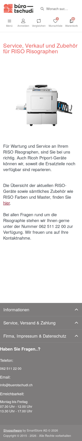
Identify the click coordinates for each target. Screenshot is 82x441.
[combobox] (58, 8)
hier (6, 203)
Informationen (16, 309)
